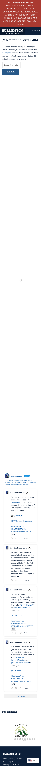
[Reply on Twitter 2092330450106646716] (12, 580)
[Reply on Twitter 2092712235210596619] (12, 538)
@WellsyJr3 (18, 516)
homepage (6, 53)
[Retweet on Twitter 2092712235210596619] (17, 538)
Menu (37, 30)
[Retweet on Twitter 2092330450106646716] (17, 580)
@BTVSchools (16, 521)
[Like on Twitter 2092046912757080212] (21, 633)
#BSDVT (29, 532)
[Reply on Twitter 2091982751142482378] (12, 688)
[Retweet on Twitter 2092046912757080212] (17, 633)
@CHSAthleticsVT (26, 605)
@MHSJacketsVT (21, 607)
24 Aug (25, 642)
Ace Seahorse (16, 493)
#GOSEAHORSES (18, 529)
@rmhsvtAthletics (18, 660)
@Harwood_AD (17, 502)
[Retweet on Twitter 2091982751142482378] (17, 688)
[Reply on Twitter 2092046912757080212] (12, 633)
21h (24, 493)
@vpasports (27, 521)
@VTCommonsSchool (20, 663)
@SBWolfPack (18, 657)
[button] (14, 738)
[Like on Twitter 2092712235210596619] (21, 538)
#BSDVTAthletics (18, 532)
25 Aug (25, 548)
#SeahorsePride (17, 526)
